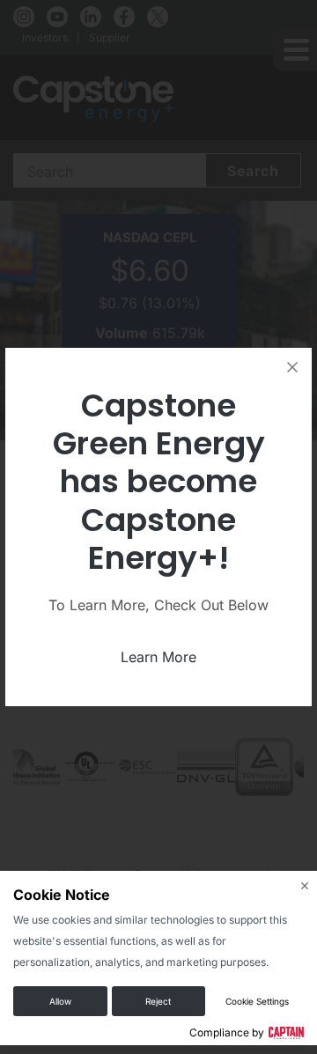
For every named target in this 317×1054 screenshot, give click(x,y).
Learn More (158, 657)
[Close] (292, 367)
